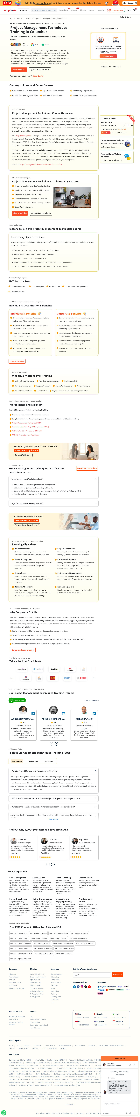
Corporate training (37, 988)
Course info (55, 991)
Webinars (54, 985)
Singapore (119, 1021)
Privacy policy (35, 1022)
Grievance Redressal (16, 988)
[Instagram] (82, 986)
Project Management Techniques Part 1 (26, 479)
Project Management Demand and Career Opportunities (41, 164)
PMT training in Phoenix (43, 948)
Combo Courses (64, 10)
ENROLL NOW (108, 56)
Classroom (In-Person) (38, 977)
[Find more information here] (119, 1086)
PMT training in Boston (79, 933)
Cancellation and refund (39, 1025)
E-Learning (55, 977)
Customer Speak (15, 983)
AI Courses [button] (74, 10)
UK (79, 1021)
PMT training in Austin (38, 933)
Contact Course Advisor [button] (110, 160)
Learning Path (56, 997)
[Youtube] (89, 986)
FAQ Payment (33, 761)
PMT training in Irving (42, 943)
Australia (100, 1021)
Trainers (54, 994)
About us (12, 974)
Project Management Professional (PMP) (26, 423)
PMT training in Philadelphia (20, 948)
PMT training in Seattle (64, 953)
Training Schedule (36, 991)
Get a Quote (37, 76)
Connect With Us (22, 455)
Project (19, 18)
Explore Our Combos (110, 67)
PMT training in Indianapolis (20, 943)
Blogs (53, 988)
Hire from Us (13, 1019)
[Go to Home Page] (11, 18)
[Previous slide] (51, 744)
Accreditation (14, 977)
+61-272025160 (100, 1025)
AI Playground (35, 997)
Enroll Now (106, 133)
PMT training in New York (85, 943)
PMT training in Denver (58, 938)
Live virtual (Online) (37, 974)
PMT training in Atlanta (18, 933)
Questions (54, 1000)
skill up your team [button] (108, 147)
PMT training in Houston (78, 938)
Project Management (23, 136)
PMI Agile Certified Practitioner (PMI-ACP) (27, 431)
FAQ (31, 1016)
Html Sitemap (35, 1028)
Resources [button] (92, 10)
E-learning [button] (83, 10)
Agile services (35, 980)
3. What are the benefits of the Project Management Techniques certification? (42, 807)
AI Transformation (36, 994)
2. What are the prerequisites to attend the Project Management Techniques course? (45, 798)
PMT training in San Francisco (21, 953)
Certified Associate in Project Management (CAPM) (30, 427)
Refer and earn (35, 983)
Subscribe (117, 975)
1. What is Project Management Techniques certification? (33, 771)
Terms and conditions (38, 1019)
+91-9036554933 (119, 1017)
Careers (12, 980)
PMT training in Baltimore (58, 933)
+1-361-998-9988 (82, 1017)
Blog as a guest (35, 985)
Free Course (55, 980)
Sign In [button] (129, 10)
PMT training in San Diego (64, 948)
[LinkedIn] (73, 986)
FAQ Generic (48, 761)
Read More (23, 737)
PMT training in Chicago (19, 938)
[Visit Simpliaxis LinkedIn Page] (33, 714)
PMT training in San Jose (44, 953)
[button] (24, 10)
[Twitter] (85, 986)
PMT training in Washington (20, 959)
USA (79, 1014)
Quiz (52, 1002)
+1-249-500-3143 (101, 1017)
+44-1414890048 (82, 1025)
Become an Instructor (17, 1016)
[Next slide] (56, 744)
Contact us (13, 985)
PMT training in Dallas (39, 938)
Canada (99, 1014)
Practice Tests (56, 983)
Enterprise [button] (101, 10)
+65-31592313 (118, 1025)
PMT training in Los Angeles (63, 943)
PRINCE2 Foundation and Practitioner (25, 435)
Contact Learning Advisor (26, 525)
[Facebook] (78, 986)
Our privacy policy (43, 1113)
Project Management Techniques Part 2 (26, 503)
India (117, 1014)
